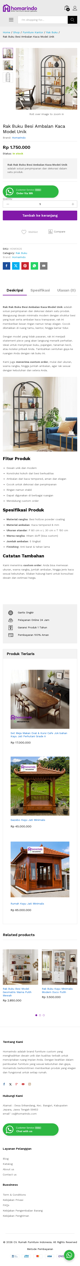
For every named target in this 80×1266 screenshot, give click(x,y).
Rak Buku (21, 253)
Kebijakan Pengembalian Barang (23, 1210)
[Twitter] (10, 1084)
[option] (20, 978)
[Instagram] (29, 1084)
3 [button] (44, 1015)
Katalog (8, 1163)
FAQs (6, 1205)
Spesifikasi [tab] (40, 290)
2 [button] (40, 1015)
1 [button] (36, 1015)
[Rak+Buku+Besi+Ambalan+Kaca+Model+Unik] (16, 266)
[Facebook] (4, 1084)
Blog (6, 1158)
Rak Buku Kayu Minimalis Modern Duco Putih (57, 990)
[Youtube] (23, 1084)
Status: (7, 153)
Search (72, 20)
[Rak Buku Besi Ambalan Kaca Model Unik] (6, 266)
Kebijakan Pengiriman (16, 1215)
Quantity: (7, 199)
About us (8, 1169)
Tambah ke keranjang (40, 215)
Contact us (10, 1174)
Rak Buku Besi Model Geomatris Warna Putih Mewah (17, 992)
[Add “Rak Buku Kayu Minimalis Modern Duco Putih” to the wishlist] (67, 982)
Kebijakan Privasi (13, 1199)
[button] (56, 232)
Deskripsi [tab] (15, 290)
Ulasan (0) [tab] (66, 290)
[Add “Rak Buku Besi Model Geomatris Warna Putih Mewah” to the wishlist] (28, 982)
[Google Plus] (17, 1084)
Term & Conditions (14, 1194)
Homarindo (19, 137)
